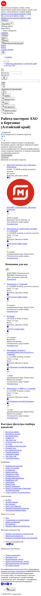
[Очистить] (4, 78)
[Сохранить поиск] (3, 84)
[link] (5, 40)
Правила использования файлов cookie (16, 18)
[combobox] (11, 73)
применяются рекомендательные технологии (20, 570)
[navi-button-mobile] (3, 52)
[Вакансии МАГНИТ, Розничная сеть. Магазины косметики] (23, 192)
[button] (3, 45)
